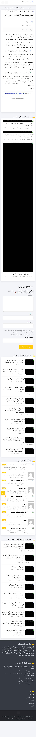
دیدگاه (29, 295)
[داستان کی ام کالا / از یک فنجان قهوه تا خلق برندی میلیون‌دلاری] (29, 604)
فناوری (29, 7)
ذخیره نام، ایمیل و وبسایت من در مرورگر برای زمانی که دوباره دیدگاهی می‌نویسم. (19, 330)
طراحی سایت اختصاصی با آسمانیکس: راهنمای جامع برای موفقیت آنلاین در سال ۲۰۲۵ (14, 546)
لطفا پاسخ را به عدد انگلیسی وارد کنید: (22, 334)
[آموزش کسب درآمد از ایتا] (29, 569)
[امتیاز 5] (22, 101)
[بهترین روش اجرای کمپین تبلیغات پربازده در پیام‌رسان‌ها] (29, 577)
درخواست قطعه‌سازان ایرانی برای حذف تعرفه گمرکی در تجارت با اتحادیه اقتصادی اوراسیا (13, 389)
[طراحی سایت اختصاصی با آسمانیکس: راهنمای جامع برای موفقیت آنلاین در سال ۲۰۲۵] (29, 546)
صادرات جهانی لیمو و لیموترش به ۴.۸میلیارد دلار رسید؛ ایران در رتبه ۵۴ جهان (14, 440)
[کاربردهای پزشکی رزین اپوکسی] (29, 586)
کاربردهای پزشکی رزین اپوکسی (15, 585)
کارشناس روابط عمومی (26, 128)
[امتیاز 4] (20, 101)
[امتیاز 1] (13, 101)
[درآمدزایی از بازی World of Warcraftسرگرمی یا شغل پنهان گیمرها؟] (29, 623)
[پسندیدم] (32, 30)
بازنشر (32, 700)
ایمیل (30, 322)
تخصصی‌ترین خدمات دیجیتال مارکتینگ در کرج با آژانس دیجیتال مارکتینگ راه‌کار (14, 557)
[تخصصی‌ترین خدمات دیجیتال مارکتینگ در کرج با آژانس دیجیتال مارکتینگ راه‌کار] (29, 557)
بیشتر (4, 464)
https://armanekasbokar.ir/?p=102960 (15, 93)
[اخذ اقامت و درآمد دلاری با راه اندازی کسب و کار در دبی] (29, 632)
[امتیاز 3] (18, 101)
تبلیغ (32, 705)
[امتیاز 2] (16, 101)
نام (30, 314)
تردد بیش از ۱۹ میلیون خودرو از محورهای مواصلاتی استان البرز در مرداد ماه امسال (15, 410)
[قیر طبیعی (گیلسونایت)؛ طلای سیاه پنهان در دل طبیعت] (29, 595)
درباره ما (31, 694)
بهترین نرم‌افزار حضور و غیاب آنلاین (23, 273)
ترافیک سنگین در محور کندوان (16, 378)
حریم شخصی (30, 697)
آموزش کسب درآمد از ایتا (17, 567)
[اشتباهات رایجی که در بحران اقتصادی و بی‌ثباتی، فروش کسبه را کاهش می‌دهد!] (29, 614)
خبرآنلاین (27, 22)
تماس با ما (31, 703)
